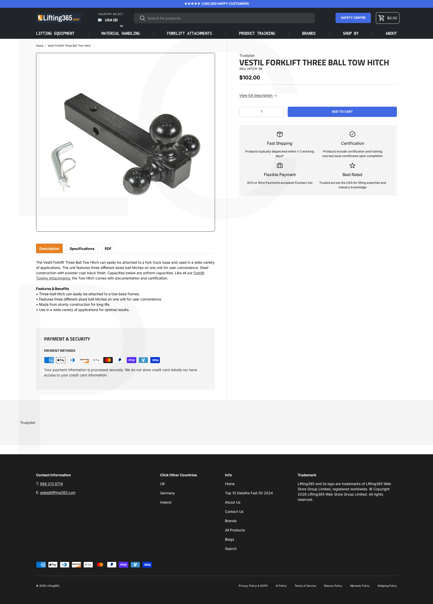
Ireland (165, 502)
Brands (309, 33)
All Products (235, 530)
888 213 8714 (51, 484)
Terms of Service (305, 585)
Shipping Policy (387, 585)
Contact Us (234, 511)
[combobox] (224, 18)
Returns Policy (333, 585)
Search (231, 548)
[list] (125, 142)
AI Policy (281, 585)
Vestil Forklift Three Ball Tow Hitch (69, 46)
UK (162, 484)
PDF (108, 248)
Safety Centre (353, 18)
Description (49, 248)
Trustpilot (247, 55)
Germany (167, 493)
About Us (232, 502)
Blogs (229, 539)
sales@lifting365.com (57, 492)
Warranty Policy (360, 585)
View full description (256, 95)
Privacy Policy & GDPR (253, 585)
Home (39, 46)
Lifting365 (53, 585)
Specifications (82, 248)
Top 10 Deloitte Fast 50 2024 (249, 493)
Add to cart (342, 111)
